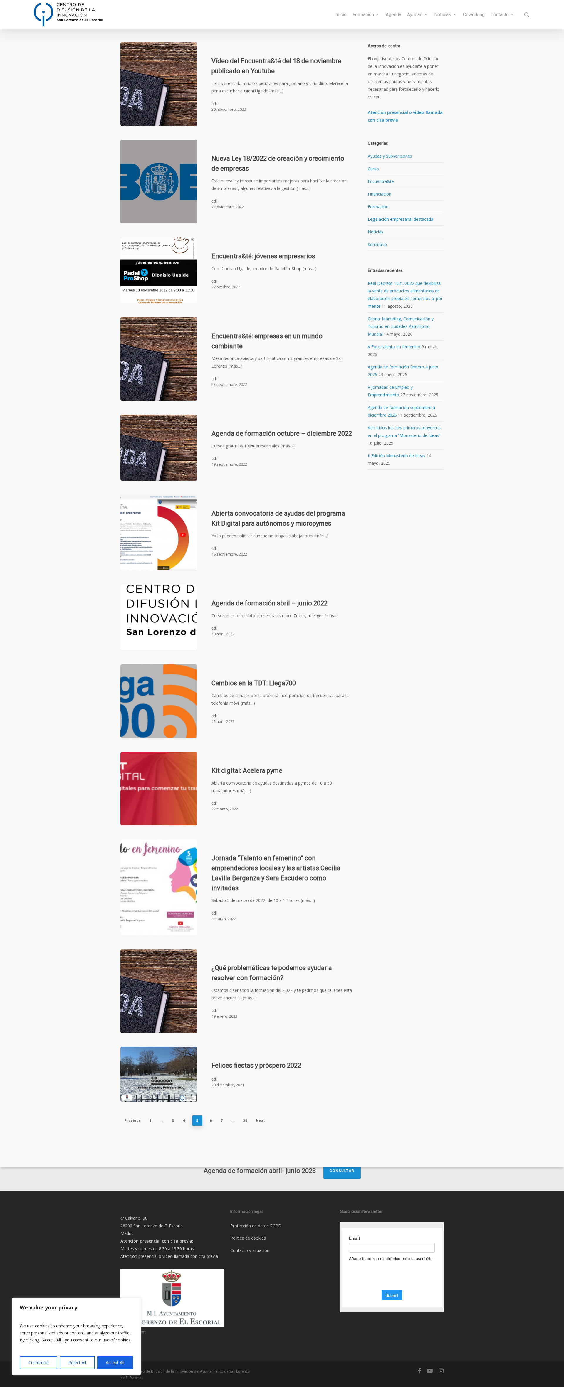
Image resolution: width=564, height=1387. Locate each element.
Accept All (115, 1362)
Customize (38, 1362)
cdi (214, 103)
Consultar (342, 1171)
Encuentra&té (381, 181)
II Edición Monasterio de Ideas (396, 455)
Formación (378, 206)
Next (260, 1120)
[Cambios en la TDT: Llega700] (158, 701)
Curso (373, 168)
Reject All (77, 1362)
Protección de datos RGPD (255, 1225)
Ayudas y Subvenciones (390, 156)
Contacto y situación (249, 1250)
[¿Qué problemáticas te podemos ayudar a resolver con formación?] (158, 991)
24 (245, 1120)
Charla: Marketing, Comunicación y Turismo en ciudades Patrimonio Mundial (401, 326)
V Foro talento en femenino (394, 346)
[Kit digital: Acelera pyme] (158, 789)
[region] (76, 1336)
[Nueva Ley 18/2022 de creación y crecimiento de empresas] (158, 181)
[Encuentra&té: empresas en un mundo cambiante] (158, 359)
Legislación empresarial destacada (400, 219)
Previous (132, 1120)
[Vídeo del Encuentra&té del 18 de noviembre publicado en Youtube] (158, 84)
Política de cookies (248, 1238)
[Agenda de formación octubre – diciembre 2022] (158, 448)
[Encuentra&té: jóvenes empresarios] (158, 270)
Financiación (379, 194)
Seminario (377, 244)
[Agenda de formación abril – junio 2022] (158, 617)
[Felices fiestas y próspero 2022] (158, 1074)
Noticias (375, 232)
